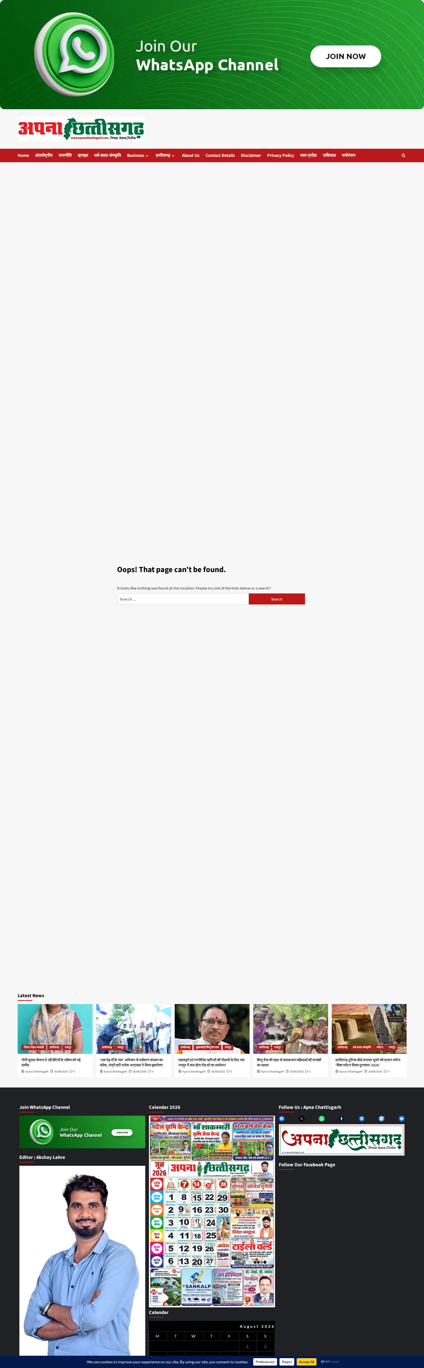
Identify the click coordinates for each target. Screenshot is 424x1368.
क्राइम (83, 155)
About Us (190, 155)
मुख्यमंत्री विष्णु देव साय (207, 1047)
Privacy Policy (280, 155)
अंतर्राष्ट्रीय (44, 155)
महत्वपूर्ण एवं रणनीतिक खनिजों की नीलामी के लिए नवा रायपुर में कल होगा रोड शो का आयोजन (211, 1063)
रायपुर (68, 1047)
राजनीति (65, 155)
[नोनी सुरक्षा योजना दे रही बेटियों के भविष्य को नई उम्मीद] (55, 1029)
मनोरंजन (348, 155)
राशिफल (329, 155)
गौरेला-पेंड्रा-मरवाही (34, 1047)
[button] (403, 155)
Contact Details (220, 155)
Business (135, 155)
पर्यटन (380, 1047)
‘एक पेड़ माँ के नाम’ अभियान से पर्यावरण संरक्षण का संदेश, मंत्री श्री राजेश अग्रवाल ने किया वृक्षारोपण (131, 1063)
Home (23, 155)
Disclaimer (251, 155)
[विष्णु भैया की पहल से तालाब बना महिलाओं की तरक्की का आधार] (290, 1029)
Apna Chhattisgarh (37, 1072)
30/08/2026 (61, 1072)
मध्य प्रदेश (308, 155)
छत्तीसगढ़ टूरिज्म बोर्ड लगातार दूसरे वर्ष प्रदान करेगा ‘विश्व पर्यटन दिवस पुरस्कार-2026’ (367, 1063)
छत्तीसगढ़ (163, 155)
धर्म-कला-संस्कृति (107, 155)
